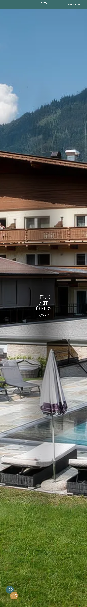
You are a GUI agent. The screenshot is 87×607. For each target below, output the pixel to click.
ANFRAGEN (71, 4)
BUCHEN (77, 4)
